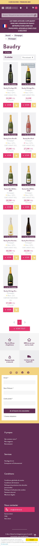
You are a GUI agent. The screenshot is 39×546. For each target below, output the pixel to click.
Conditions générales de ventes (14, 480)
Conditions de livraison (11, 483)
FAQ (5, 516)
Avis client (7, 519)
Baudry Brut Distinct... (28, 241)
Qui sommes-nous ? (10, 439)
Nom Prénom (8, 388)
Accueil (8, 35)
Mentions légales (9, 495)
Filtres (8, 52)
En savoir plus (4, 544)
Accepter (32, 540)
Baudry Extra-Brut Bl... (10, 138)
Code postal (8, 399)
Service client (8, 514)
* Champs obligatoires (10, 416)
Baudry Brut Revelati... (10, 241)
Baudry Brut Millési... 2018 (28, 190)
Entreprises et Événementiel (13, 463)
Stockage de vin (9, 461)
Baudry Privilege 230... (10, 88)
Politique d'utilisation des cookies (15, 490)
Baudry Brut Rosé (28, 138)
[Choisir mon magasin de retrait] (21, 8)
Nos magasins (8, 441)
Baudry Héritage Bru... (28, 88)
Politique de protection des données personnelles (15, 486)
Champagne (18, 35)
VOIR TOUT (20, 329)
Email (5, 378)
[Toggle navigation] (3, 8)
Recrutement (8, 444)
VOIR (9, 105)
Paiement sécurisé (9, 492)
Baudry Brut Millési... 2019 (10, 190)
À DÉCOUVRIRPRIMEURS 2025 (19, 2)
